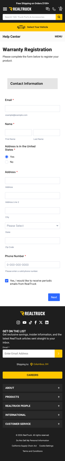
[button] (32, 388)
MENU (58, 36)
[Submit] (58, 354)
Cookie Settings (46, 446)
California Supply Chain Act (24, 446)
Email (6, 347)
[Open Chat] (48, 9)
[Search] (59, 17)
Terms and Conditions (32, 451)
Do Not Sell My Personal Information (32, 440)
